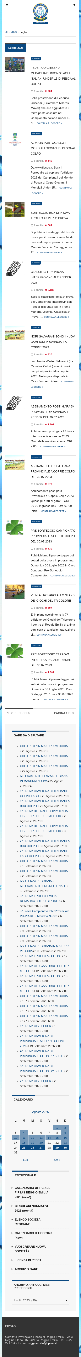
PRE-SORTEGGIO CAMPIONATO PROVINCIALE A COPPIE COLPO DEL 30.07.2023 (53, 536)
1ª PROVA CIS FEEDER (35, 1026)
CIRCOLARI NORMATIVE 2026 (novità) (32, 1208)
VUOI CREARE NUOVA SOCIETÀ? (30, 1249)
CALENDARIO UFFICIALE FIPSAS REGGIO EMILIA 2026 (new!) (32, 1192)
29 (57, 1147)
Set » (57, 1159)
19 (32, 1142)
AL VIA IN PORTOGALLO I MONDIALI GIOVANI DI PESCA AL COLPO (53, 148)
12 (32, 1137)
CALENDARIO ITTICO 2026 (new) (33, 1235)
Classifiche (35, 58)
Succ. (23, 713)
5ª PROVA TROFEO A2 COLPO (40, 956)
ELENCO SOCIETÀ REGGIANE (27, 1222)
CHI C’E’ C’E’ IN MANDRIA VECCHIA (44, 746)
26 (32, 1147)
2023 (14, 32)
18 (24, 1142)
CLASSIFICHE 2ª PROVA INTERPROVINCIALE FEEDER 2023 (51, 277)
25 (24, 1147)
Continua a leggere (49, 123)
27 (41, 1147)
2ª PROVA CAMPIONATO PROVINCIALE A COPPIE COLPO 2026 (42, 1041)
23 (65, 1142)
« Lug (24, 1159)
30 (65, 1147)
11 (24, 1137)
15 (57, 1137)
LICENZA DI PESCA (28, 1260)
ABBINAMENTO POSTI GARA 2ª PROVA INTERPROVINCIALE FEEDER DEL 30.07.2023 (52, 412)
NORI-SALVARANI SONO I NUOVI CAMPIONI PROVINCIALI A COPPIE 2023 (53, 342)
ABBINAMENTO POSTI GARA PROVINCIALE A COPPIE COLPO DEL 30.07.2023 (53, 471)
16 (65, 1137)
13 (41, 1137)
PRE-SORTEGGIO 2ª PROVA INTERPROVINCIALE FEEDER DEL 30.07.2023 (51, 660)
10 (15, 1137)
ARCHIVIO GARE (26, 1269)
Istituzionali (36, 133)
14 (49, 1137)
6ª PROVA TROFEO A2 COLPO (40, 976)
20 (41, 1142)
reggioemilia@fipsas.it (42, 1343)
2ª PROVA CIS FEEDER (35, 1081)
